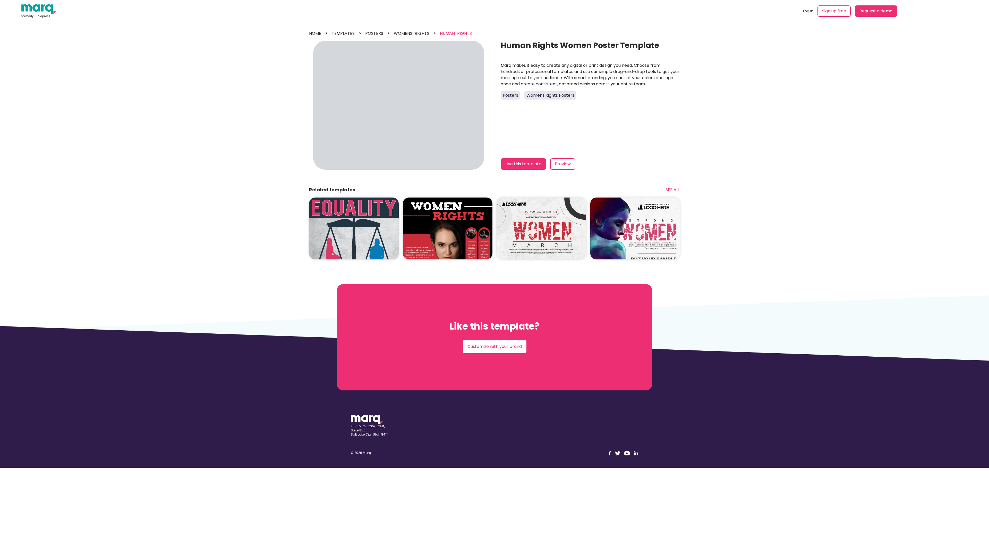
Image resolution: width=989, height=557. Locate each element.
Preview (563, 164)
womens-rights (411, 33)
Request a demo (875, 11)
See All (673, 190)
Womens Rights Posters (550, 95)
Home (315, 33)
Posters (510, 95)
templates (343, 33)
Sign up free (834, 11)
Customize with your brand (494, 346)
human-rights (456, 33)
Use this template (523, 164)
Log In (808, 11)
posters (374, 33)
